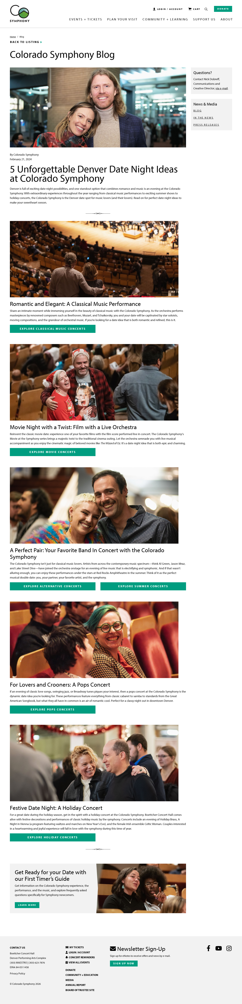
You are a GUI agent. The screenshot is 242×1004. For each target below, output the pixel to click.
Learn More (27, 904)
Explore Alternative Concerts (53, 586)
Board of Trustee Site (80, 990)
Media (70, 980)
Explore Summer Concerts (143, 586)
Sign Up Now (123, 963)
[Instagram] (229, 948)
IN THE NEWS (203, 117)
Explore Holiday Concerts (52, 837)
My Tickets (76, 947)
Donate (223, 8)
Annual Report (76, 985)
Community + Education (82, 975)
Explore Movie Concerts (52, 452)
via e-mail (221, 88)
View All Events (79, 962)
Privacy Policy (17, 973)
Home (13, 36)
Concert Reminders (81, 957)
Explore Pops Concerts (53, 709)
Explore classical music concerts (53, 329)
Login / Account (79, 952)
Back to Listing (24, 42)
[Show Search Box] (206, 9)
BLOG (197, 110)
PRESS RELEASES (206, 124)
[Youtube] (218, 948)
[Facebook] (208, 948)
